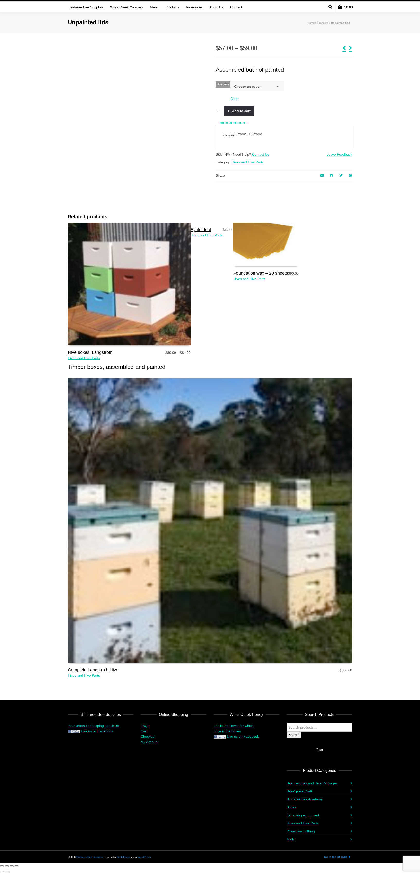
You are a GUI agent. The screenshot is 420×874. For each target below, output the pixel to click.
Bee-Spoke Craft (299, 791)
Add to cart (241, 111)
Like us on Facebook (96, 731)
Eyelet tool (201, 229)
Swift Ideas (123, 857)
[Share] (12, 866)
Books (291, 807)
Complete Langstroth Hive (93, 669)
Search (294, 735)
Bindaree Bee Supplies (89, 857)
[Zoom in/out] (2, 866)
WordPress (144, 857)
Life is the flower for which (234, 726)
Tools (291, 839)
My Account (149, 742)
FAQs (145, 726)
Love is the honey (227, 731)
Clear (234, 99)
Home (311, 22)
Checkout (148, 736)
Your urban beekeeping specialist (93, 726)
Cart (144, 731)
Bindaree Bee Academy (305, 799)
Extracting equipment (303, 815)
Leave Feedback (339, 154)
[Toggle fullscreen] (7, 866)
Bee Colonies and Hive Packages (312, 783)
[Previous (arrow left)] (2, 871)
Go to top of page (335, 857)
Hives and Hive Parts (248, 162)
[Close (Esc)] (16, 866)
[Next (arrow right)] (7, 871)
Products (322, 22)
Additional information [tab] (233, 123)
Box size (223, 84)
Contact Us (260, 154)
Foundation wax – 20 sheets (260, 273)
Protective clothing (301, 831)
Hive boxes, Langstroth (90, 352)
